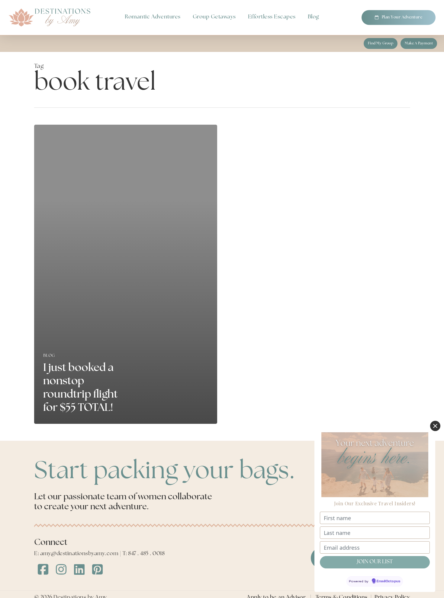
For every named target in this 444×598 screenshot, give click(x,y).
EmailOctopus (388, 581)
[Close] (435, 426)
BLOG (49, 355)
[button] (381, 43)
